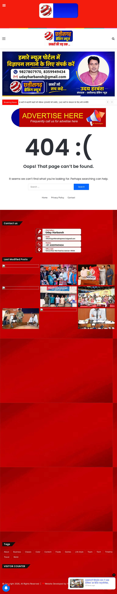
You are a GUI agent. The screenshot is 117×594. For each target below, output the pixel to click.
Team (90, 552)
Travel (6, 557)
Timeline (108, 552)
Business (17, 552)
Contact (71, 197)
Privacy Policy (57, 197)
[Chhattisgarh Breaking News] (58, 38)
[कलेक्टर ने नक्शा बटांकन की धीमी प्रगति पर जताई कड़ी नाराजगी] (96, 318)
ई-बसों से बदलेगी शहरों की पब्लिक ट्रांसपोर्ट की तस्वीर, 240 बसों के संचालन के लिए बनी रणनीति (54, 102)
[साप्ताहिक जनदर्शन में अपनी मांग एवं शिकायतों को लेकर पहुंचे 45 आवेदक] (20, 318)
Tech (99, 552)
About (6, 552)
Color (38, 552)
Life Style (79, 552)
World (16, 557)
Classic (28, 552)
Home (45, 197)
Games (68, 552)
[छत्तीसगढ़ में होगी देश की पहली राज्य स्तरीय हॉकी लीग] (96, 274)
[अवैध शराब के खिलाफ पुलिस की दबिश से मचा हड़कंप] (58, 296)
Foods (58, 552)
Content (47, 552)
